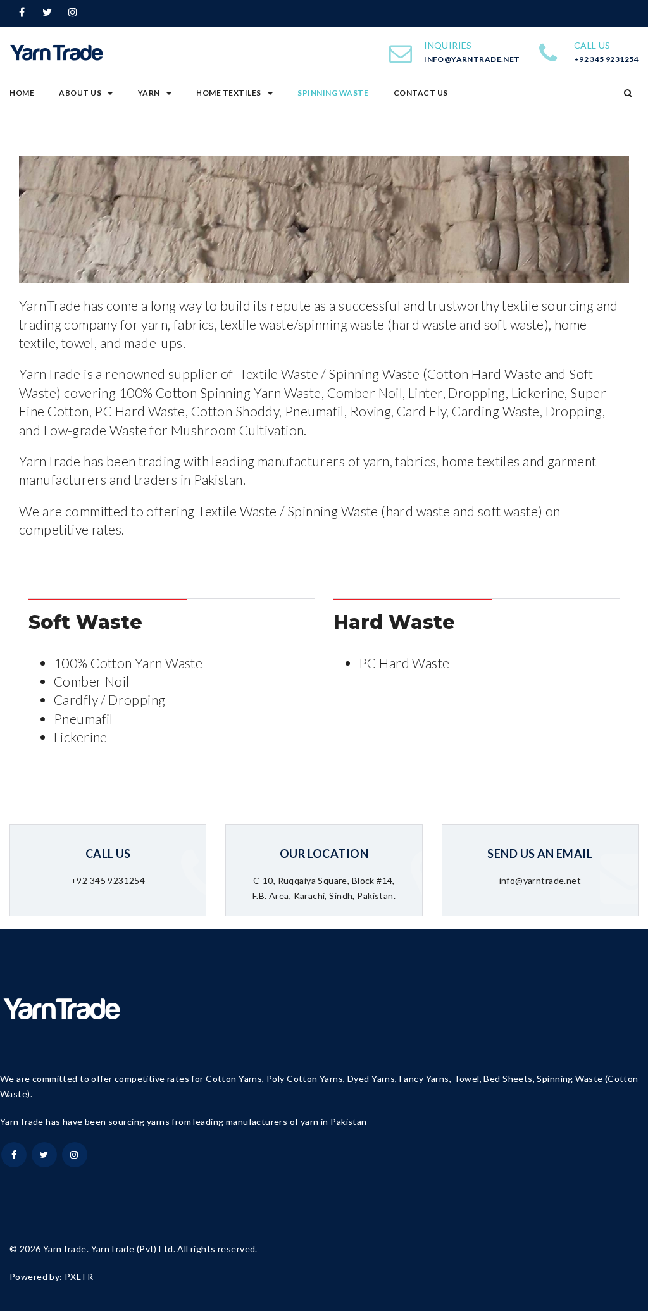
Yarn (149, 92)
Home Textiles (228, 92)
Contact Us (421, 92)
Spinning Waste (332, 92)
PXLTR (79, 1276)
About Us (80, 92)
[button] (628, 93)
